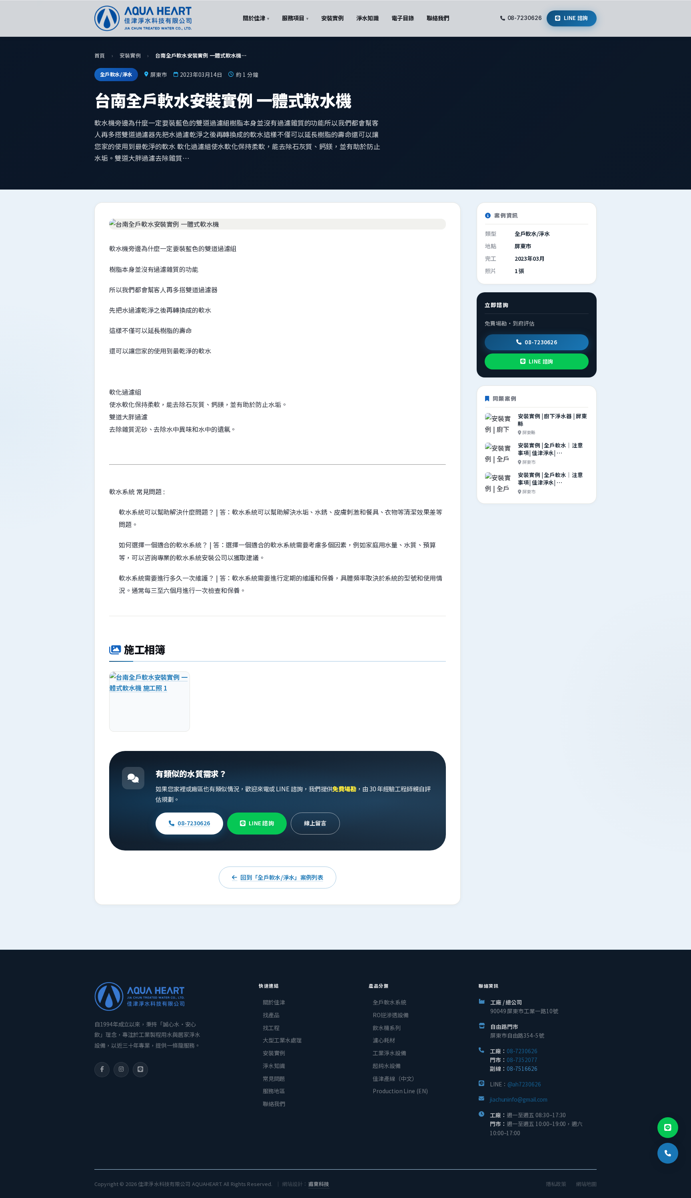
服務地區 (274, 1091)
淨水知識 (274, 1066)
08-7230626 (524, 18)
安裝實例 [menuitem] (332, 18)
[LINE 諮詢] (667, 1127)
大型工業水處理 (282, 1040)
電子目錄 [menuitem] (402, 18)
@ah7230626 (524, 1084)
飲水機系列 (387, 1028)
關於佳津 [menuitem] (256, 18)
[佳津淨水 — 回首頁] (143, 18)
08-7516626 (522, 1068)
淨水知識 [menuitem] (367, 18)
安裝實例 (130, 55)
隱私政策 (556, 1184)
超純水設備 (387, 1066)
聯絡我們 (274, 1104)
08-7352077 (522, 1060)
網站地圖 (586, 1184)
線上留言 (315, 823)
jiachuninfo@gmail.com (518, 1099)
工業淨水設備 (389, 1053)
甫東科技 (319, 1184)
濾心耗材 (384, 1040)
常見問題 (274, 1078)
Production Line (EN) (400, 1091)
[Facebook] (102, 1069)
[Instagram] (121, 1069)
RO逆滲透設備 (390, 1015)
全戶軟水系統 (389, 1002)
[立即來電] (667, 1153)
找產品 (271, 1015)
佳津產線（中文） (395, 1078)
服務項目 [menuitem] (295, 18)
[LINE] (140, 1069)
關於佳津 (274, 1002)
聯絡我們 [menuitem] (438, 18)
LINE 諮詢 (576, 18)
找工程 (271, 1028)
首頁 (99, 55)
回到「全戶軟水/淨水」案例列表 (281, 877)
